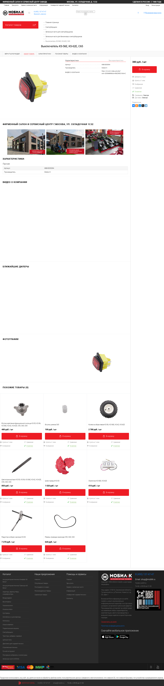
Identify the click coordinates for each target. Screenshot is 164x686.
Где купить (15, 5)
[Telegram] (146, 105)
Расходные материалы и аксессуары (15, 655)
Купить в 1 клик (51, 442)
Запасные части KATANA (11, 659)
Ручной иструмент (9, 651)
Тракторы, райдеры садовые (12, 636)
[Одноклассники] (136, 105)
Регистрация (156, 5)
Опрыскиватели (8, 624)
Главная (6, 5)
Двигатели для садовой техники (13, 643)
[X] (143, 105)
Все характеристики (116, 60)
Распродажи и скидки (42, 587)
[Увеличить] (33, 86)
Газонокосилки (8, 605)
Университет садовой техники (60, 5)
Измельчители (7, 609)
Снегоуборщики (8, 632)
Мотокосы (6, 621)
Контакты (75, 5)
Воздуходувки (7, 598)
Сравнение (30, 442)
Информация (43, 5)
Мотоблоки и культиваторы (12, 617)
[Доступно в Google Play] (122, 637)
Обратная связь (28, 683)
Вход (147, 5)
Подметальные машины (11, 628)
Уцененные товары (41, 595)
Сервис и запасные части (29, 5)
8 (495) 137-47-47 (40, 12)
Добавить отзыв (140, 77)
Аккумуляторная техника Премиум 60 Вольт (15, 587)
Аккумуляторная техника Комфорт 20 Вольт (15, 581)
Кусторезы (6, 613)
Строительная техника (10, 647)
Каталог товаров (13, 25)
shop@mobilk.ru (148, 579)
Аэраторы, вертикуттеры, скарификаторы (11, 593)
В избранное (50, 446)
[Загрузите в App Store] (108, 637)
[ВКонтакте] (133, 105)
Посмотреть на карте (108, 622)
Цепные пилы (7, 640)
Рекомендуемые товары (43, 591)
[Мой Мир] (139, 105)
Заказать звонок (40, 14)
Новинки (37, 579)
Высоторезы (7, 602)
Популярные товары (41, 583)
